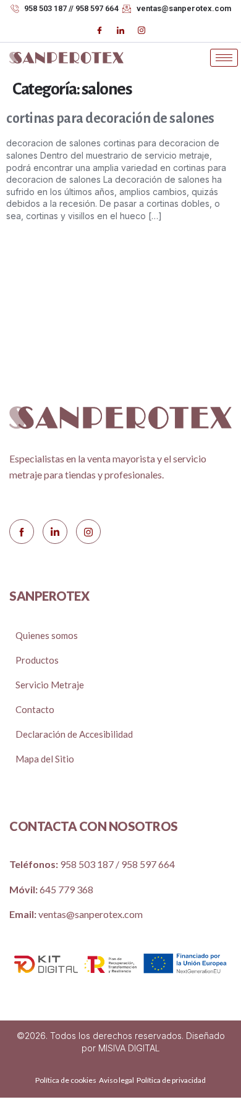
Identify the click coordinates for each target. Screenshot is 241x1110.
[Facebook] (99, 30)
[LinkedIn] (120, 30)
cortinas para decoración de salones (110, 118)
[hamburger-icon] (224, 58)
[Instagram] (141, 30)
